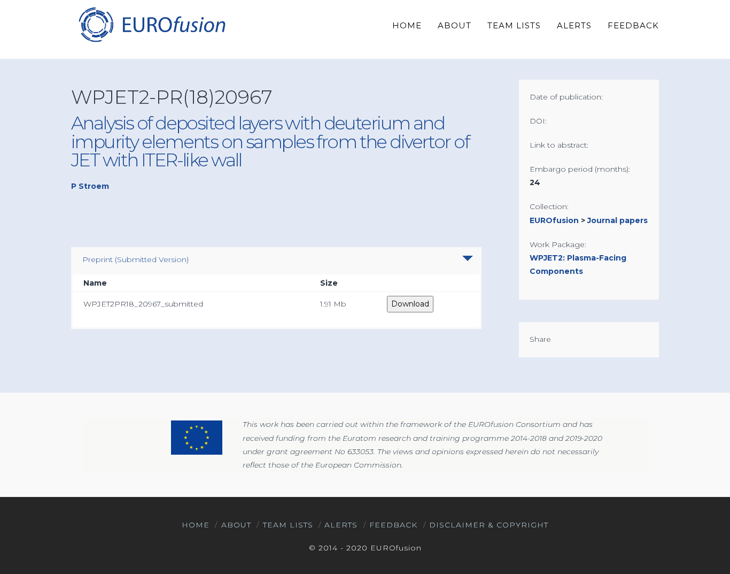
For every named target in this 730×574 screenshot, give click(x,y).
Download (410, 304)
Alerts (341, 525)
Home (195, 525)
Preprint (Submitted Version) (135, 259)
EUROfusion (554, 220)
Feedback (393, 525)
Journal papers (617, 220)
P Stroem (90, 186)
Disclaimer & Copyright (488, 525)
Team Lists (288, 525)
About (236, 525)
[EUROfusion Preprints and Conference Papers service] (151, 24)
